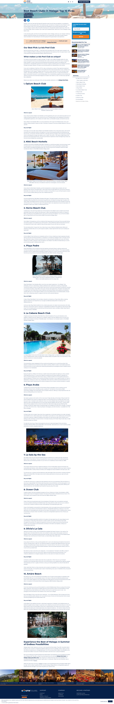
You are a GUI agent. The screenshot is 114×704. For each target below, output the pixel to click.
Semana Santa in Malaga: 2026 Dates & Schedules (83, 50)
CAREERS (60, 694)
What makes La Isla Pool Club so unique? (83, 80)
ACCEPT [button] (110, 701)
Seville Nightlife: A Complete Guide (82, 71)
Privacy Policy (85, 33)
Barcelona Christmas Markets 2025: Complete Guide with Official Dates (83, 60)
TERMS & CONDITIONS (45, 697)
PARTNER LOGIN (81, 693)
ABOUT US (60, 693)
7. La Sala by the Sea (80, 93)
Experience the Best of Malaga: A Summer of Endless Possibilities (82, 101)
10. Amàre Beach (79, 99)
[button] (25, 20)
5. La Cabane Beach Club (81, 89)
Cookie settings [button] (103, 701)
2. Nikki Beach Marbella (81, 84)
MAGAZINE (61, 696)
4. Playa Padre (79, 87)
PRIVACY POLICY (44, 696)
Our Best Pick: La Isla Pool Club (82, 78)
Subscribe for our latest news (79, 25)
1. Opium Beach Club (80, 82)
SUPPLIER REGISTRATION (83, 694)
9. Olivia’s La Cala (79, 97)
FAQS (41, 694)
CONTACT (42, 693)
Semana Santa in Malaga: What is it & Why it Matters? (83, 55)
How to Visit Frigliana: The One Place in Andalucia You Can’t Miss (84, 45)
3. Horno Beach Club (80, 86)
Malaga (35, 660)
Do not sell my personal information (10, 702)
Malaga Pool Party (52, 42)
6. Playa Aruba (79, 91)
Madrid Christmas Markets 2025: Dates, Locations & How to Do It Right (84, 66)
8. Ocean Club (79, 95)
